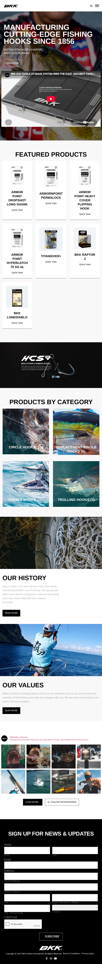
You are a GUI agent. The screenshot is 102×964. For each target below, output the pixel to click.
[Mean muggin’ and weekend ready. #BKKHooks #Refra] (64, 757)
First (6, 855)
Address (10, 870)
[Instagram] (51, 958)
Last (54, 855)
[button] (91, 6)
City (6, 902)
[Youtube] (55, 958)
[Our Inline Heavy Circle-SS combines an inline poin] (13, 757)
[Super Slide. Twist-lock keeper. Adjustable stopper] (38, 757)
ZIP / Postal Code (13, 913)
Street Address (12, 881)
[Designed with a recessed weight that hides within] (64, 782)
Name (9, 844)
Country (56, 912)
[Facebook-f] (46, 958)
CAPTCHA (10, 917)
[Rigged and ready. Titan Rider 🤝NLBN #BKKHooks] (13, 782)
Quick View (17, 210)
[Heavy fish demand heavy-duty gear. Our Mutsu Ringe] (89, 757)
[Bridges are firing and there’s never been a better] (38, 782)
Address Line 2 (12, 892)
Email (8, 859)
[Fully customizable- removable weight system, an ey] (89, 782)
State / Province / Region (65, 902)
